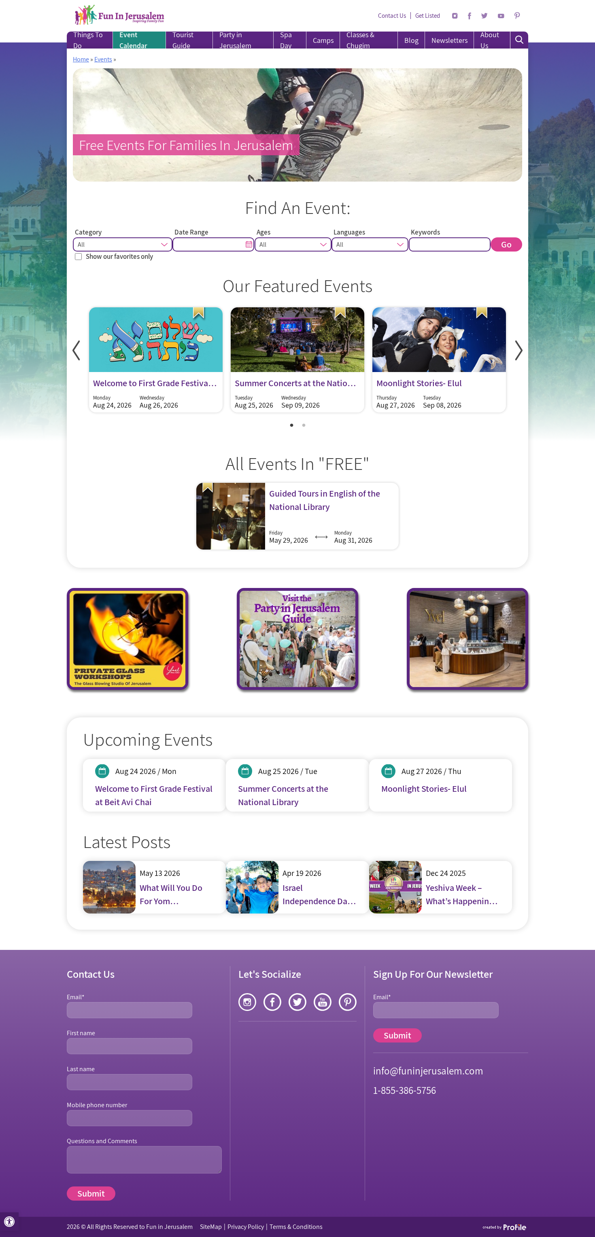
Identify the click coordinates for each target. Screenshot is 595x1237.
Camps (323, 40)
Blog (411, 40)
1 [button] (291, 425)
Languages (349, 232)
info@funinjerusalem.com (428, 1070)
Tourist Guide (182, 40)
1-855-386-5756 (404, 1090)
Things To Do (88, 40)
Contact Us (392, 15)
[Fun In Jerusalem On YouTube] (501, 16)
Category (88, 232)
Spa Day (286, 40)
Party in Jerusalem (235, 40)
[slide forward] (519, 350)
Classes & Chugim (360, 40)
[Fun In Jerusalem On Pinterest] (517, 15)
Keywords (425, 232)
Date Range (191, 232)
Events (103, 59)
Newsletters (449, 40)
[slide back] (76, 350)
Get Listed (427, 15)
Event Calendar (133, 40)
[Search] (519, 40)
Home (81, 59)
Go (506, 244)
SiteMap (211, 1226)
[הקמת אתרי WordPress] (505, 1227)
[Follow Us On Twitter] (484, 16)
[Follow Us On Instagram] (455, 16)
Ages (263, 232)
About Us (489, 40)
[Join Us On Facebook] (469, 16)
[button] (9, 1221)
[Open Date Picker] (249, 244)
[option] (155, 362)
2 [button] (304, 425)
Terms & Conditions (296, 1226)
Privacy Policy (245, 1226)
